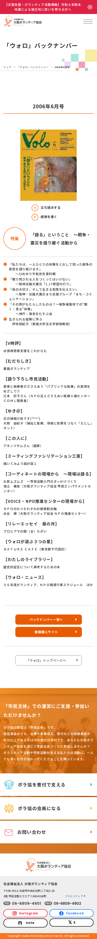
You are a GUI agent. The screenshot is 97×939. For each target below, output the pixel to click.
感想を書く (49, 216)
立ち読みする (51, 207)
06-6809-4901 (26, 903)
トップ (7, 67)
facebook (75, 913)
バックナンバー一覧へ (46, 619)
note (30, 922)
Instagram (29, 913)
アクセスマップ (74, 896)
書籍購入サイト (46, 632)
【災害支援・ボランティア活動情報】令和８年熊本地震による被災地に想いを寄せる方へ (43, 7)
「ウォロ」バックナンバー (33, 67)
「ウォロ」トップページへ (46, 660)
